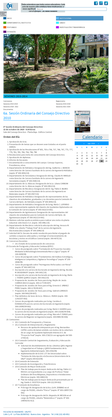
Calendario (92, 137)
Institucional (66, 18)
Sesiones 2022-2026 (63, 106)
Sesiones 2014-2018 (63, 104)
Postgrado (12, 27)
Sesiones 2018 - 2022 (10, 106)
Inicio (9, 18)
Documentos (8, 109)
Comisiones (7, 101)
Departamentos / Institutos (19, 23)
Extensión (11, 32)
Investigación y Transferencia (72, 27)
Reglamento (60, 101)
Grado (62, 23)
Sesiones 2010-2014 (10, 104)
